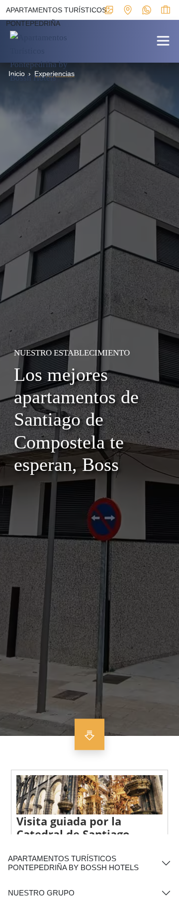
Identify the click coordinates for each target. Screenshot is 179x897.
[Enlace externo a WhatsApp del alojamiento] (146, 9)
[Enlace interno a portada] (45, 57)
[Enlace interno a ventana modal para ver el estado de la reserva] (165, 9)
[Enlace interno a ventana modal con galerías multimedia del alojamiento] (108, 9)
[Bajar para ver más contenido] (89, 734)
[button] (163, 40)
